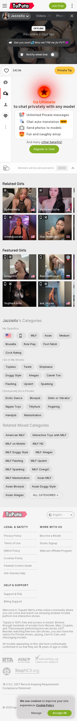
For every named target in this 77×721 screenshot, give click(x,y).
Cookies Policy (13, 558)
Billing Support (13, 601)
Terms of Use (12, 543)
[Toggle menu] (4, 6)
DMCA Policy (12, 550)
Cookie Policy (45, 705)
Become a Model (50, 535)
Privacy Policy (12, 535)
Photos (64, 16)
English (57, 514)
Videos (43, 16)
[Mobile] (21, 335)
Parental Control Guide (18, 565)
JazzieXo (10, 320)
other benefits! (51, 142)
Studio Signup (48, 543)
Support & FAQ (13, 594)
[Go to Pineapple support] (7, 671)
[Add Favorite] (6, 70)
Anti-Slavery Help (14, 573)
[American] (8, 335)
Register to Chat (44, 149)
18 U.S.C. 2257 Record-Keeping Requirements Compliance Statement (31, 686)
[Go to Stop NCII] (27, 671)
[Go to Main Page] (23, 5)
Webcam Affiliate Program (56, 550)
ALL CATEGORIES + (45, 495)
